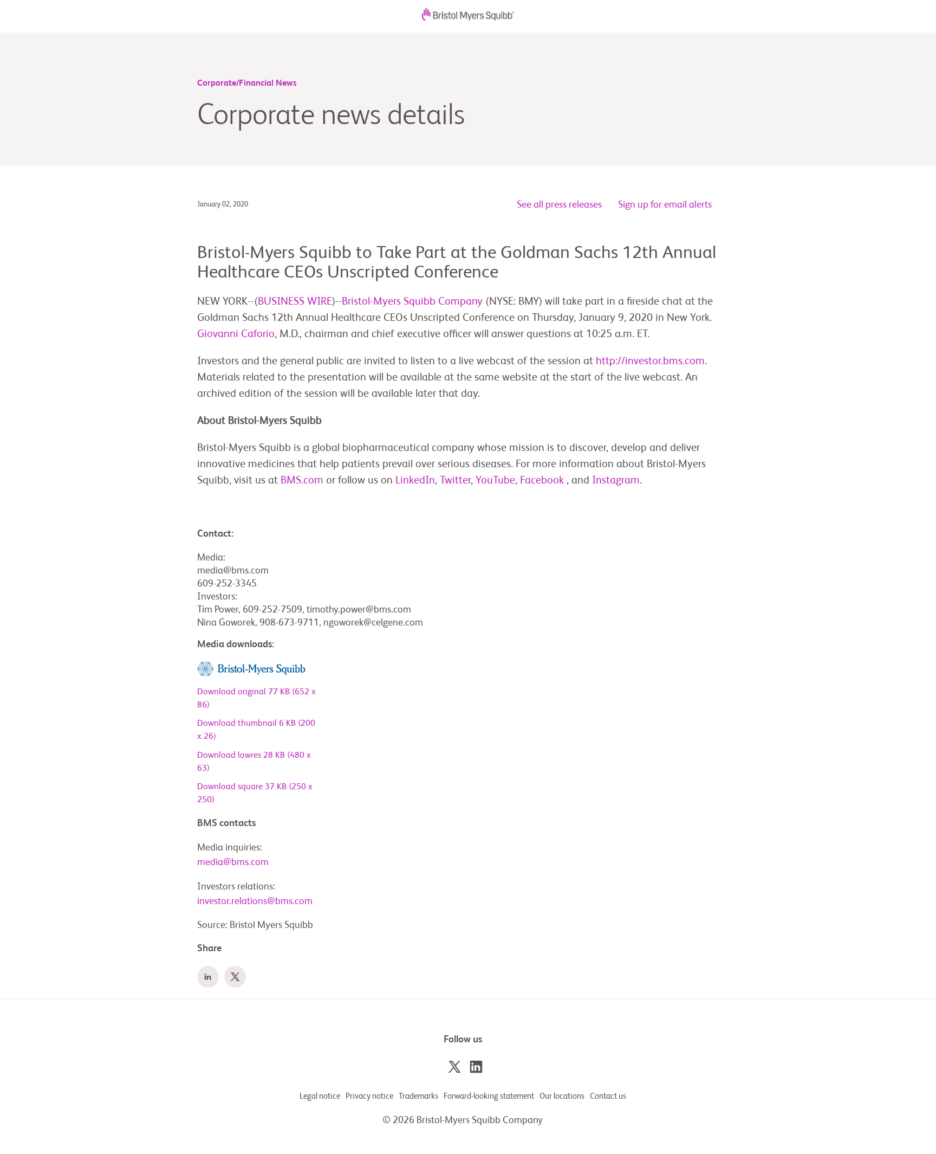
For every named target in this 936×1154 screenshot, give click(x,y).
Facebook (542, 480)
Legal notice (320, 1096)
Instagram (616, 480)
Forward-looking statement (489, 1096)
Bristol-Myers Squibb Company (412, 301)
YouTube (495, 480)
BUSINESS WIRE (295, 301)
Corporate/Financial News (247, 83)
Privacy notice (369, 1096)
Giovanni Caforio (236, 334)
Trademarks (418, 1096)
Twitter (455, 480)
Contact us (608, 1096)
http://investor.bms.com (650, 361)
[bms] (468, 18)
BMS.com (302, 480)
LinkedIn (415, 480)
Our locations (562, 1096)
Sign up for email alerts (665, 205)
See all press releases (559, 205)
